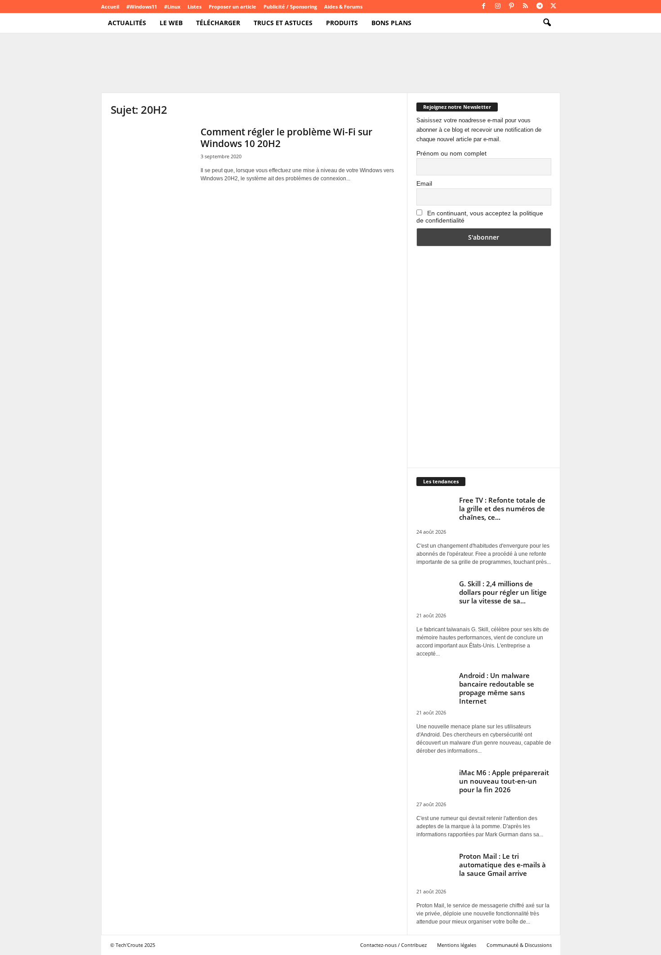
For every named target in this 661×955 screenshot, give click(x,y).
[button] (547, 23)
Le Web (171, 22)
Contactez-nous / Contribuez (393, 945)
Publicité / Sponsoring (290, 6)
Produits (342, 22)
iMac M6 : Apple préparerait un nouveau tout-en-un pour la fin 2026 (504, 781)
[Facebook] (483, 6)
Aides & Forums (343, 6)
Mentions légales (456, 945)
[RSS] (525, 6)
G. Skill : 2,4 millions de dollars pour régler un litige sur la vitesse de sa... (503, 592)
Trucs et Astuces (283, 22)
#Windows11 (141, 6)
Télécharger (218, 22)
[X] (553, 6)
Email (424, 183)
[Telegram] (539, 6)
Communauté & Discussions (519, 945)
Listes (194, 6)
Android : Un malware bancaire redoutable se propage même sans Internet (496, 688)
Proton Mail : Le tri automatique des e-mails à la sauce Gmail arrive (502, 865)
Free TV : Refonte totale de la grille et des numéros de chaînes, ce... (502, 508)
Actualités (127, 22)
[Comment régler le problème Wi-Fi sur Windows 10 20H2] (151, 156)
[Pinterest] (511, 6)
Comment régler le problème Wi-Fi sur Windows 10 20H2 (286, 137)
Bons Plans (391, 22)
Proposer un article (232, 6)
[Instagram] (497, 6)
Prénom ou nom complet (451, 153)
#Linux (172, 6)
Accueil (110, 6)
